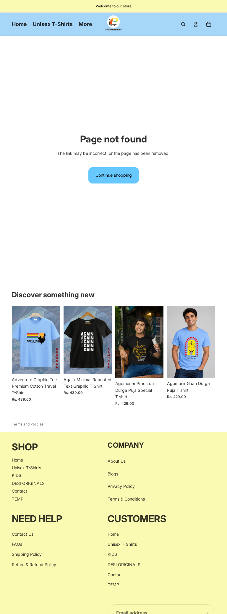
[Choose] (51, 365)
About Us (117, 461)
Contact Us (22, 533)
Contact (19, 490)
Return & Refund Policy (34, 564)
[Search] (183, 24)
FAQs (17, 544)
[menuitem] (85, 24)
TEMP (17, 498)
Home (17, 459)
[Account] (195, 24)
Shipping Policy (27, 554)
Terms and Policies (27, 424)
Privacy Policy (121, 486)
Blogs (113, 473)
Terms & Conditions (126, 498)
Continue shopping (113, 175)
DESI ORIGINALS (28, 482)
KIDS (16, 475)
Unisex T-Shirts (26, 467)
